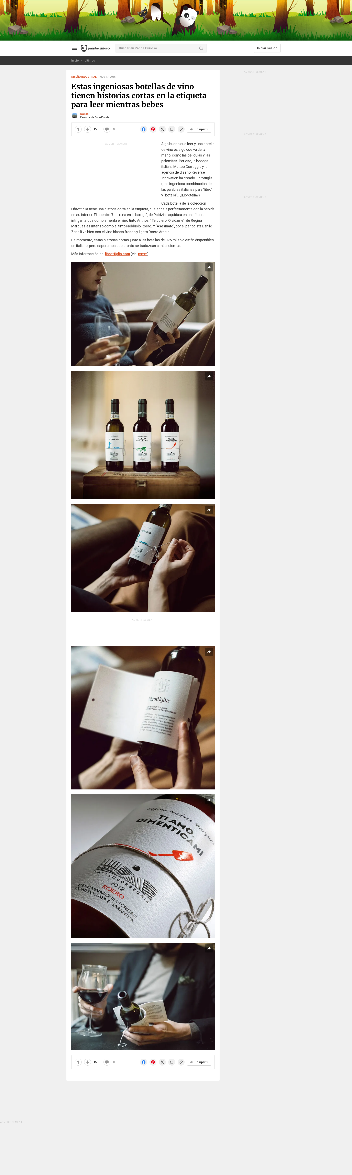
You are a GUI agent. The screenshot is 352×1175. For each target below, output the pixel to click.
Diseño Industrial (84, 76)
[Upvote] (78, 129)
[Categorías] (74, 48)
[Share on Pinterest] (153, 129)
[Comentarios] (106, 129)
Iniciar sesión (267, 48)
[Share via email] (171, 129)
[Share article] (209, 267)
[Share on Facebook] (143, 129)
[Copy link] (181, 129)
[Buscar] (201, 48)
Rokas (84, 114)
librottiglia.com (117, 254)
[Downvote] (87, 129)
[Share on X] (162, 129)
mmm (142, 254)
